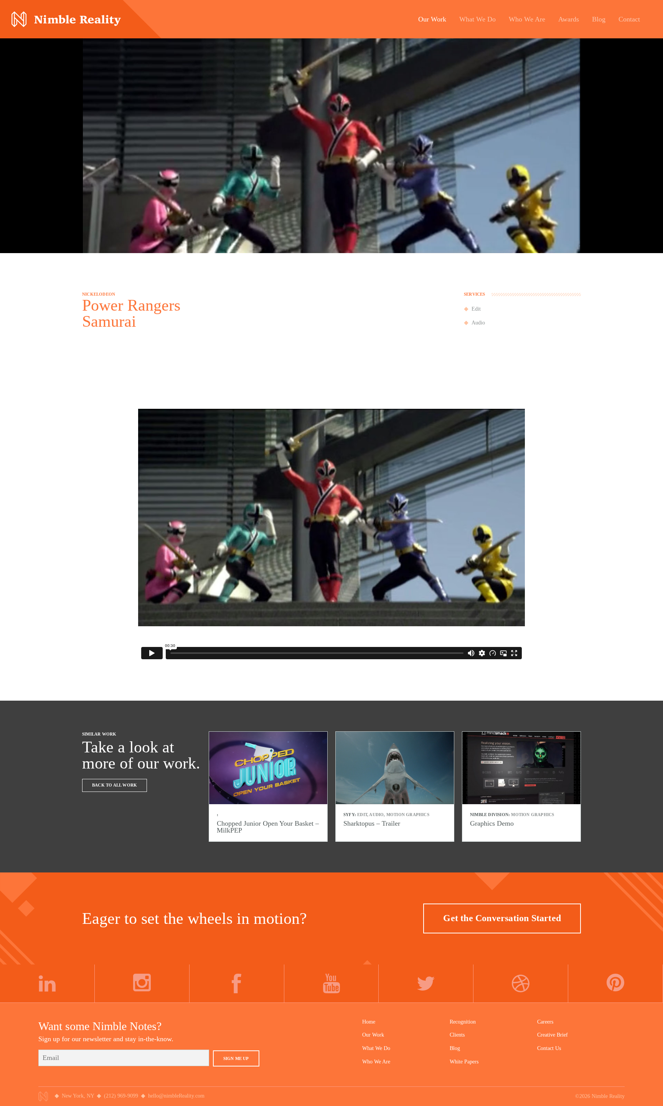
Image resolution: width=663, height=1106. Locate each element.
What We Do (376, 1048)
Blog (455, 1048)
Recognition (463, 1022)
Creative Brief (552, 1035)
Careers (545, 1022)
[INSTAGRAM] (142, 983)
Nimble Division (66, 19)
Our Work (373, 1035)
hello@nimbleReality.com (176, 1096)
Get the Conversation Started (502, 918)
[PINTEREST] (615, 983)
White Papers (464, 1062)
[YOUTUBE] (331, 983)
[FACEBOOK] (237, 983)
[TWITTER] (426, 983)
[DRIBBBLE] (520, 983)
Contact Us (549, 1048)
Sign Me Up (236, 1058)
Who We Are (376, 1062)
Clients (457, 1035)
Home (368, 1022)
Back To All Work (114, 785)
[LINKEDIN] (47, 983)
